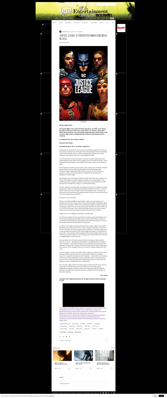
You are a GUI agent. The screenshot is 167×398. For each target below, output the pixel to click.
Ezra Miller (101, 328)
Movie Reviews (68, 22)
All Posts (54, 22)
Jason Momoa (88, 326)
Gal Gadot (94, 328)
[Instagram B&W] (102, 15)
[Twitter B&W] (100, 15)
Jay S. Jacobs (75, 323)
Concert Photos (85, 22)
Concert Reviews (94, 22)
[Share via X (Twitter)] (63, 336)
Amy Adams (97, 323)
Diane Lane (71, 328)
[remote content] (83, 295)
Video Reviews (70, 332)
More (107, 22)
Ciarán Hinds (80, 326)
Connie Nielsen (63, 328)
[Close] (165, 396)
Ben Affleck (89, 323)
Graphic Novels (63, 332)
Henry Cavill (95, 326)
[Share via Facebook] (60, 336)
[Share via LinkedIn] (66, 336)
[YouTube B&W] (110, 15)
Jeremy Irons (87, 328)
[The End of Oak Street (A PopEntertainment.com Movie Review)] (104, 355)
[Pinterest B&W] (105, 15)
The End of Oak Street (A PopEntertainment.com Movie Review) (103, 364)
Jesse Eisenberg (63, 326)
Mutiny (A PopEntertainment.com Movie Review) (83, 364)
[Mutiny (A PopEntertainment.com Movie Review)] (83, 355)
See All (112, 347)
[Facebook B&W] (97, 15)
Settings (155, 396)
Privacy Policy (51, 396)
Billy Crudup (72, 326)
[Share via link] (69, 336)
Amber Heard (79, 328)
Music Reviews (76, 22)
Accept (161, 396)
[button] (112, 22)
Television (101, 22)
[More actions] (107, 31)
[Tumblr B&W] (108, 15)
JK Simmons (82, 323)
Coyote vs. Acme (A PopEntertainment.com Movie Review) (60, 364)
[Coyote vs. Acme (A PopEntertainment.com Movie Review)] (62, 355)
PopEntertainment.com (65, 323)
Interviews (61, 22)
